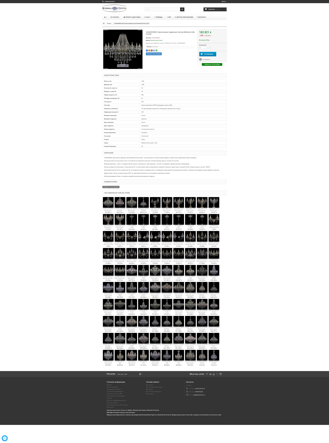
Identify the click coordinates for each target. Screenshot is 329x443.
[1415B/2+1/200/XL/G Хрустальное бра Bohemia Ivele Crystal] (108, 253)
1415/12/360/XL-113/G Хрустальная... (143, 278)
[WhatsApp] (157, 50)
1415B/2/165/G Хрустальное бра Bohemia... (108, 244)
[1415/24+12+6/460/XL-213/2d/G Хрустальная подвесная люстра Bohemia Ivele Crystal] (167, 338)
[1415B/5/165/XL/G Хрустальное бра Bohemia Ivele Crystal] (108, 270)
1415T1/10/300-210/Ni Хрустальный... (131, 227)
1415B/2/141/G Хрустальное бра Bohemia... (214, 227)
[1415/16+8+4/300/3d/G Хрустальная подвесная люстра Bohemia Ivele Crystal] (190, 287)
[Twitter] (210, 374)
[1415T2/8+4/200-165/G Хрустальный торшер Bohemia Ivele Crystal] (202, 219)
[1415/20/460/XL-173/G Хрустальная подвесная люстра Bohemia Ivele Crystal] (167, 304)
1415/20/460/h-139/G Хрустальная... (155, 312)
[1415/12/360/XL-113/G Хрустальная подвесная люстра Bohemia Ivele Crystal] (143, 270)
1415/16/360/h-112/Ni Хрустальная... (132, 295)
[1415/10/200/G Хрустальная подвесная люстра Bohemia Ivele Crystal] (155, 355)
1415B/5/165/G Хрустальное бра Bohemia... (214, 261)
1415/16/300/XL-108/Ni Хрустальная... (120, 295)
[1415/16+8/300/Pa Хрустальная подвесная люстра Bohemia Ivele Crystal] (155, 287)
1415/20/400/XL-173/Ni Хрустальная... (143, 312)
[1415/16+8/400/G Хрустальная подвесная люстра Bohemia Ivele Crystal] (178, 287)
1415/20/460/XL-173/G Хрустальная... (167, 312)
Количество (202, 45)
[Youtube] (214, 374)
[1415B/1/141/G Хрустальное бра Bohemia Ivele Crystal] (143, 236)
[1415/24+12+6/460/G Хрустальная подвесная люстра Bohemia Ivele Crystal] (143, 338)
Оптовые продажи (112, 402)
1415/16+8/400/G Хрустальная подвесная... (178, 295)
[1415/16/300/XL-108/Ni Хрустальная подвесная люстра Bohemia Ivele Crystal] (120, 287)
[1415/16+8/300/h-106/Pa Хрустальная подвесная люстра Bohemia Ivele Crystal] (143, 287)
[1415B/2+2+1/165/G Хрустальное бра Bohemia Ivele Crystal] (120, 253)
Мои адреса (149, 389)
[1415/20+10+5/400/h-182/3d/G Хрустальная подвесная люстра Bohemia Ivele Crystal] (155, 321)
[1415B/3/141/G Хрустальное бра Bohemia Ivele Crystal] (143, 253)
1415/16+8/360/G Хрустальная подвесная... (167, 295)
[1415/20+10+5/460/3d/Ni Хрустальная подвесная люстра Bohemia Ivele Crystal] (202, 321)
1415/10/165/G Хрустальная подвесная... (132, 363)
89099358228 (199, 391)
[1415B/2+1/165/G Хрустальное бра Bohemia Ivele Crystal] (202, 236)
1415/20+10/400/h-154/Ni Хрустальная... (214, 312)
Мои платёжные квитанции (154, 387)
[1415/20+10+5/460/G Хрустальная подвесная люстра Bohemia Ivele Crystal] (213, 321)
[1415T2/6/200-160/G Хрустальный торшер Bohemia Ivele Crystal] (178, 219)
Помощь (109, 398)
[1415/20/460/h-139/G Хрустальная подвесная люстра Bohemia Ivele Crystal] (155, 304)
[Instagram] (221, 374)
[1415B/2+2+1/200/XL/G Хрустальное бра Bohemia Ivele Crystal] (131, 253)
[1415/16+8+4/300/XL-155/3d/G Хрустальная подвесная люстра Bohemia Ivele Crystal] (202, 287)
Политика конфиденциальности (116, 400)
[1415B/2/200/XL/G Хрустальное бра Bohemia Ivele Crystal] (131, 236)
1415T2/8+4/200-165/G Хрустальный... (202, 227)
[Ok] (140, 374)
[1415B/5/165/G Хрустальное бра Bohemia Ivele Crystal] (213, 253)
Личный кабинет (152, 382)
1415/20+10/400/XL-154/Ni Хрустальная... (120, 329)
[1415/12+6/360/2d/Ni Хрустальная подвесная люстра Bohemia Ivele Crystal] (202, 270)
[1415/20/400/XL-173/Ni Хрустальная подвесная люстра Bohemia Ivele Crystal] (143, 304)
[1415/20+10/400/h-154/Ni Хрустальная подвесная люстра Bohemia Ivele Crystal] (213, 304)
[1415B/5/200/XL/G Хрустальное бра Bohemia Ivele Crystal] (120, 270)
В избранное (206, 59)
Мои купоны (149, 393)
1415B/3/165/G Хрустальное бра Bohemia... (155, 261)
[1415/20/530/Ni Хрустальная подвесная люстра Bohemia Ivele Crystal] (178, 304)
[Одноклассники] (149, 50)
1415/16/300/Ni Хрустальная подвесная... (108, 295)
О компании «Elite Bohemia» (115, 391)
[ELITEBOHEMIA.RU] (122, 8)
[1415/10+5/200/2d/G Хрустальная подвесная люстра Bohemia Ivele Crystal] (190, 355)
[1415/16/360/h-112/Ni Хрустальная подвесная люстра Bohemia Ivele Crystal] (131, 287)
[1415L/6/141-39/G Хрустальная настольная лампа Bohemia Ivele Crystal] (108, 219)
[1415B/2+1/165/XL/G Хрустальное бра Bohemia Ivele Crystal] (213, 236)
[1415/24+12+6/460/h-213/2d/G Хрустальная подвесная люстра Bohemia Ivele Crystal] (155, 338)
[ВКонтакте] (147, 50)
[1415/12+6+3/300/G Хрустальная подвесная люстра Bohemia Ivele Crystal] (131, 202)
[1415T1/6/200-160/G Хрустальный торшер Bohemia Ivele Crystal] (143, 219)
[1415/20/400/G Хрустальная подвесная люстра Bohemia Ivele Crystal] (120, 304)
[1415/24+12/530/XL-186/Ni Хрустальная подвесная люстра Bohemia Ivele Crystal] (131, 338)
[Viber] (152, 50)
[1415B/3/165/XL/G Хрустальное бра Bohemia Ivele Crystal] (167, 253)
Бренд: (148, 40)
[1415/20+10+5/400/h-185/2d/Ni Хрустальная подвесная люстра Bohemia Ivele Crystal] (167, 321)
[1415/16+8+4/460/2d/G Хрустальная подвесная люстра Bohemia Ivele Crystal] (108, 304)
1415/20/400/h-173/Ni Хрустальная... (132, 312)
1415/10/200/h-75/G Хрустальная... (167, 363)
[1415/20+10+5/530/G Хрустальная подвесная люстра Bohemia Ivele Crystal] (131, 270)
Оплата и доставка (112, 387)
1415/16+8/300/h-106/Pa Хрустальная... (143, 295)
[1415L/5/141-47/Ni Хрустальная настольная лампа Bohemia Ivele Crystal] (213, 202)
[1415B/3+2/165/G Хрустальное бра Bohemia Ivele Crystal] (190, 253)
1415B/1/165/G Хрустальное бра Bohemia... (155, 244)
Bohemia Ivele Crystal (156, 40)
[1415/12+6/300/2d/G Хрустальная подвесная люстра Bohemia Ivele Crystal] (155, 270)
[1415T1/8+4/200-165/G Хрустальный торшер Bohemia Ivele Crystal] (167, 219)
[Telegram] (154, 50)
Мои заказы (149, 385)
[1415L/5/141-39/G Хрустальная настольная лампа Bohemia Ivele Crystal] (202, 202)
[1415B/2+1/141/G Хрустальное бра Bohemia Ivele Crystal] (190, 236)
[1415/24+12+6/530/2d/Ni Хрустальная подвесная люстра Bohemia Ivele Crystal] (178, 338)
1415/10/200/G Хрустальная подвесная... (155, 363)
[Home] (103, 23)
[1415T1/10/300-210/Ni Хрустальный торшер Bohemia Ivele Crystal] (131, 219)
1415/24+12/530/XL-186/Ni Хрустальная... (131, 346)
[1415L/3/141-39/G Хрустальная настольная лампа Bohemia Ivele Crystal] (167, 202)
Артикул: (148, 38)
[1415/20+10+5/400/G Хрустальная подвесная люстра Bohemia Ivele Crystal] (108, 202)
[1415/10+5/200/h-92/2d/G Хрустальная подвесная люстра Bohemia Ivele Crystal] (202, 355)
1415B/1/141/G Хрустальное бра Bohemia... (143, 244)
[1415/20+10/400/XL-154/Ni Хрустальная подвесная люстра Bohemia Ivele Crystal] (120, 321)
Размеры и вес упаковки (154, 53)
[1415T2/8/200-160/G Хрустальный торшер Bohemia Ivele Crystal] (190, 219)
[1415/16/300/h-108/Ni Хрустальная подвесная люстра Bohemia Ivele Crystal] (213, 270)
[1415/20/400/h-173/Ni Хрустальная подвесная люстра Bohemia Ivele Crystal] (131, 304)
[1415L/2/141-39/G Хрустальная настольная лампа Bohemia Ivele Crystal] (155, 202)
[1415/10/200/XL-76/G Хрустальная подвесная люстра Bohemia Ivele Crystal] (178, 355)
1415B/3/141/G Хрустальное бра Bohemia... (143, 261)
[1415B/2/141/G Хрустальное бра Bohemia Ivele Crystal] (213, 219)
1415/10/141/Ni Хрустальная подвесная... (108, 363)
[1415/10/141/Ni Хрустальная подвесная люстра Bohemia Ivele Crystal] (108, 355)
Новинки (109, 385)
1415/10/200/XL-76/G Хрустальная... (178, 363)
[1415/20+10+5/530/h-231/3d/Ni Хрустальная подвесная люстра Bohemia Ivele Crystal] (108, 338)
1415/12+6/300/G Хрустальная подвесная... (167, 278)
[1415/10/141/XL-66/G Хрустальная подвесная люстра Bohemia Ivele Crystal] (120, 355)
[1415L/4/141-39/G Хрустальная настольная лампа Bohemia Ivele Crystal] (178, 202)
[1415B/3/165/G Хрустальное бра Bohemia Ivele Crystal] (155, 253)
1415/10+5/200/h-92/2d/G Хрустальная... (202, 363)
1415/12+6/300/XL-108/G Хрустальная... (190, 278)
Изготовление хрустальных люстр (117, 405)
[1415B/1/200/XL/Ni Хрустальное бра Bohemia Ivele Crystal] (178, 236)
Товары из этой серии (212, 64)
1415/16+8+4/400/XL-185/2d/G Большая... (144, 210)
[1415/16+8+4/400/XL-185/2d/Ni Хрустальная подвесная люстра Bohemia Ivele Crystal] (213, 287)
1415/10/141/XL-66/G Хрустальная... (120, 363)
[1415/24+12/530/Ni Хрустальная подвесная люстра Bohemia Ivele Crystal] (120, 338)
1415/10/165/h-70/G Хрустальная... (143, 363)
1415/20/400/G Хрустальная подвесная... (120, 312)
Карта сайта (110, 407)
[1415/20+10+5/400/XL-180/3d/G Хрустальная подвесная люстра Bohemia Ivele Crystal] (178, 321)
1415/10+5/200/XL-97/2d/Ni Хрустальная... (214, 363)
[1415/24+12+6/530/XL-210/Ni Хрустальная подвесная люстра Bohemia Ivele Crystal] (213, 338)
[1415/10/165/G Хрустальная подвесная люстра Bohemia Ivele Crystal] (131, 355)
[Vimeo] (217, 374)
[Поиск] (182, 9)
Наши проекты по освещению (116, 396)
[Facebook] (207, 374)
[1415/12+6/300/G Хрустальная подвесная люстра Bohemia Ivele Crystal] (167, 270)
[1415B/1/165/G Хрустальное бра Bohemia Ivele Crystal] (155, 236)
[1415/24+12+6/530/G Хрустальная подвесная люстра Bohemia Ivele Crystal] (190, 338)
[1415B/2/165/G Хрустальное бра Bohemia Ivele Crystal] (108, 236)
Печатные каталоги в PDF (114, 393)
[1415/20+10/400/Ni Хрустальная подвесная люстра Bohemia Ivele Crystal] (108, 321)
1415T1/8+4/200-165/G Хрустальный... (167, 227)
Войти (224, 1)
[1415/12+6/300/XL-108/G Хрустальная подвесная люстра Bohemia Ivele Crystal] (190, 270)
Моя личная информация (153, 391)
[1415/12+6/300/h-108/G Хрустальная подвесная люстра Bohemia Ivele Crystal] (178, 270)
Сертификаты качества (114, 389)
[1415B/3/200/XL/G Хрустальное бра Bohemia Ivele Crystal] (178, 253)
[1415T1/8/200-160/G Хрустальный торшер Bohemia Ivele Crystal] (155, 219)
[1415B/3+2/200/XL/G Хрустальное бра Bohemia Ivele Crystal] (202, 253)
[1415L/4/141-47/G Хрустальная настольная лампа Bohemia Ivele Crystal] (190, 202)
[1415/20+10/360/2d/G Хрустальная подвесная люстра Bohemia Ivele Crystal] (190, 304)
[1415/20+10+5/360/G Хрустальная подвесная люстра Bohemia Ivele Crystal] (131, 321)
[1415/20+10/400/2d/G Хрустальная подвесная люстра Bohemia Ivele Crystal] (202, 304)
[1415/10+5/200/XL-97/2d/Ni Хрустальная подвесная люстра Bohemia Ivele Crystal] (213, 355)
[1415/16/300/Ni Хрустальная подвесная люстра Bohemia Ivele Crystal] (108, 287)
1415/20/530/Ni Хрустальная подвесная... (179, 312)
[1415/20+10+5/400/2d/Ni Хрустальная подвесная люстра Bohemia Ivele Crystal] (143, 321)
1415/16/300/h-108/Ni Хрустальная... (214, 278)
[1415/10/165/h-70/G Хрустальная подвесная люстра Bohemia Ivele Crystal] (143, 355)
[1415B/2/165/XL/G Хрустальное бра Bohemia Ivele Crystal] (120, 236)
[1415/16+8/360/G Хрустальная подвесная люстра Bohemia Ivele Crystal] (167, 287)
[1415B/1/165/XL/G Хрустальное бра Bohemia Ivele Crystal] (167, 236)
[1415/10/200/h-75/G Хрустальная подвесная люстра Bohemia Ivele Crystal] (167, 355)
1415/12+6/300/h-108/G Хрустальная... (179, 278)
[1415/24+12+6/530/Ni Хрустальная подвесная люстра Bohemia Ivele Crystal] (202, 338)
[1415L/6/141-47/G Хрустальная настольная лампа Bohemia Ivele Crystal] (120, 219)
